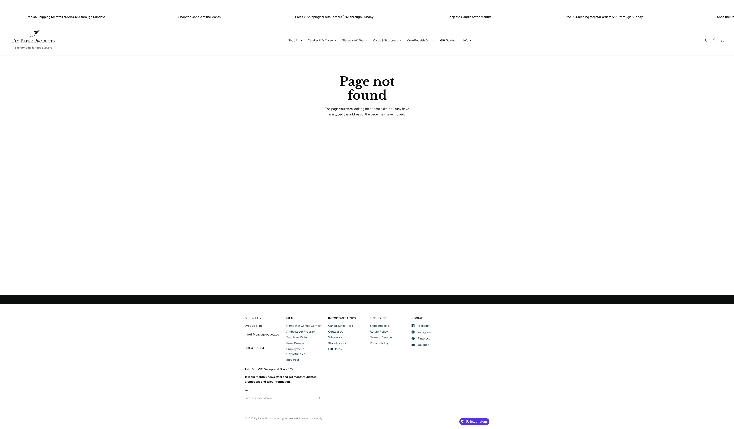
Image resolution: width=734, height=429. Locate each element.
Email (248, 390)
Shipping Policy (380, 325)
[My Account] (714, 40)
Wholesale (335, 337)
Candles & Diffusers (321, 40)
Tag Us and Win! (297, 337)
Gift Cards (335, 349)
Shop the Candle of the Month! (189, 17)
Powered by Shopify (310, 418)
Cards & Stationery (385, 40)
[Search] (707, 40)
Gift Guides (447, 40)
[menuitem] (295, 40)
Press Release (295, 343)
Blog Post (292, 359)
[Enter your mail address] (318, 398)
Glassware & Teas (353, 40)
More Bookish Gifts (419, 40)
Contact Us (335, 331)
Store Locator (337, 343)
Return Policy (379, 331)
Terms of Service (381, 337)
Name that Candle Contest (304, 325)
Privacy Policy (379, 343)
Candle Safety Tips (340, 325)
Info (465, 40)
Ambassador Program (301, 331)
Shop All (293, 40)
